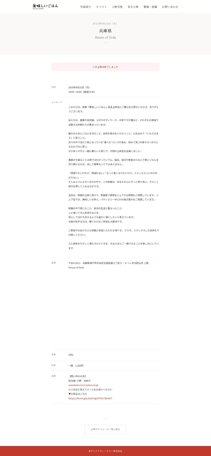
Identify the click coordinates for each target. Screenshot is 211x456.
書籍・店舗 (150, 7)
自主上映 (133, 7)
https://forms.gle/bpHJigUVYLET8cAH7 (90, 398)
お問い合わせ (170, 7)
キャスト (101, 7)
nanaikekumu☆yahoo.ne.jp (83, 385)
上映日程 (117, 7)
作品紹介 (85, 7)
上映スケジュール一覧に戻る (105, 429)
